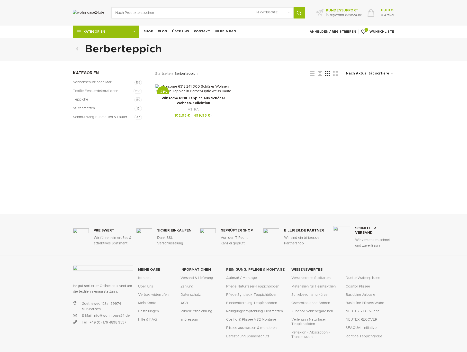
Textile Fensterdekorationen (95, 91)
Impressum (189, 319)
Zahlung (186, 286)
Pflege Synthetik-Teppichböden (251, 294)
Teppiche (80, 99)
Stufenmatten (84, 108)
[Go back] (79, 49)
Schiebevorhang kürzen (310, 294)
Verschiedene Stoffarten (311, 278)
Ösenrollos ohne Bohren (310, 303)
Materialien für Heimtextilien (313, 286)
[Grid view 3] (327, 74)
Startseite (163, 73)
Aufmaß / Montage (241, 278)
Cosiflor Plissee (358, 286)
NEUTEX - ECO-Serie (362, 311)
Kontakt (144, 278)
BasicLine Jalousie (360, 294)
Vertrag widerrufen (153, 294)
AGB (184, 303)
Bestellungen (148, 311)
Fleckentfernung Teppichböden (251, 303)
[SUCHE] (299, 13)
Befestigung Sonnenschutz (247, 336)
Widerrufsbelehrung (196, 311)
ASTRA (193, 109)
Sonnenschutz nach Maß (92, 82)
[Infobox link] (339, 13)
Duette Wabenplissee (363, 278)
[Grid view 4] (335, 74)
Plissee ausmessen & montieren (251, 328)
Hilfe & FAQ (147, 319)
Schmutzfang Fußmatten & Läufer (100, 117)
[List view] (312, 74)
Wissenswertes (307, 269)
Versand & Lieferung (196, 278)
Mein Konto (147, 303)
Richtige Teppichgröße (364, 336)
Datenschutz (190, 294)
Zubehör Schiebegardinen (312, 311)
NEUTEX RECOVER (361, 319)
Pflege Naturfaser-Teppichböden (252, 286)
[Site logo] (88, 12)
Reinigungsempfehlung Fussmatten (254, 311)
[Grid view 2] (320, 74)
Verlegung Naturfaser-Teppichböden (309, 322)
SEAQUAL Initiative (361, 328)
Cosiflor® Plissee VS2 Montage (251, 319)
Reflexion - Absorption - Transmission (310, 335)
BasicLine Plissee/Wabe (365, 303)
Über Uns (145, 286)
